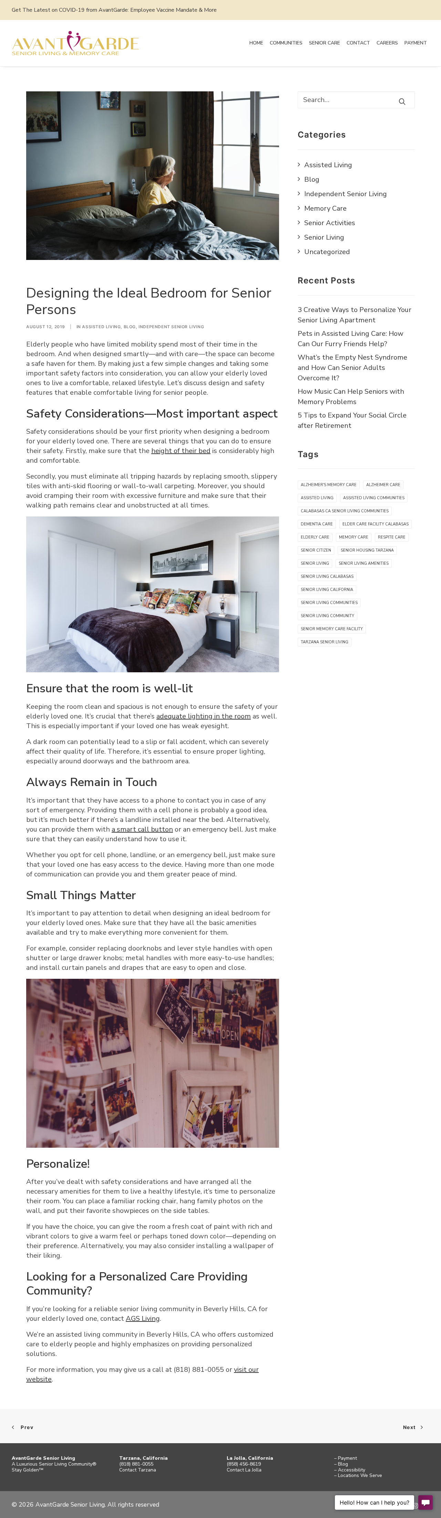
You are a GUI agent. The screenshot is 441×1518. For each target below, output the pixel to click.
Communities (286, 43)
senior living (315, 563)
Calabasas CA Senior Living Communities (345, 511)
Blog (130, 326)
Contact (358, 43)
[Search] (356, 99)
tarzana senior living (324, 642)
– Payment (345, 1458)
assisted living (317, 498)
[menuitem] (256, 43)
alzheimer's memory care (329, 484)
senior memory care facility (332, 629)
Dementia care (317, 524)
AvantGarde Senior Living (43, 1458)
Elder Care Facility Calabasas (375, 524)
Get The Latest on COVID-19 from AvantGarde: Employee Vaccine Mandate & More (114, 10)
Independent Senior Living (171, 326)
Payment (415, 43)
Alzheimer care (383, 484)
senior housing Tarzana (367, 550)
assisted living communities (373, 498)
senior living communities (329, 602)
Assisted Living (101, 326)
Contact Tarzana (137, 1470)
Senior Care (324, 43)
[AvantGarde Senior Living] (75, 43)
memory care (353, 537)
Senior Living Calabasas (327, 576)
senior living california (327, 589)
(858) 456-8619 (244, 1464)
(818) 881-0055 (136, 1464)
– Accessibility (349, 1470)
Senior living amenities (364, 563)
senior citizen (316, 550)
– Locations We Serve (358, 1475)
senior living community (327, 616)
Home (256, 43)
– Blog (341, 1464)
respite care (392, 537)
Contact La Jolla (244, 1470)
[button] (402, 101)
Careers (387, 43)
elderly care (315, 537)
